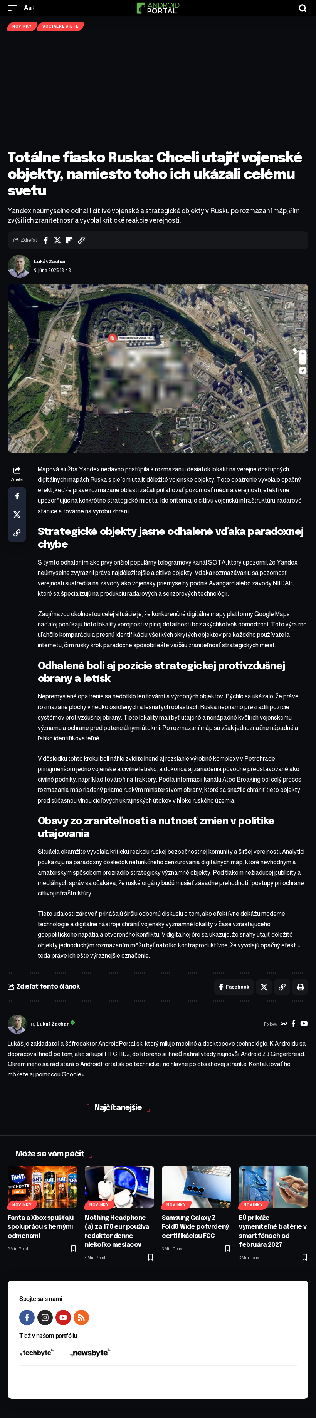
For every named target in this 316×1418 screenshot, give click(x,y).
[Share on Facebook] (45, 240)
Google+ (73, 1074)
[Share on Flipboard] (69, 240)
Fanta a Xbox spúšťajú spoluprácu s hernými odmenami (40, 1227)
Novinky (22, 26)
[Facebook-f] (27, 1317)
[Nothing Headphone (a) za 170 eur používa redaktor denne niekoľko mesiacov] (119, 1187)
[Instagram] (45, 1317)
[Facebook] (293, 1024)
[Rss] (81, 1317)
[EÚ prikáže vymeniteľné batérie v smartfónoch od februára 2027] (273, 1187)
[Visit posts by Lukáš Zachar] (19, 266)
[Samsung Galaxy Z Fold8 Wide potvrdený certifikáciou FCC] (196, 1187)
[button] (14, 8)
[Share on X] (57, 240)
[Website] (284, 1024)
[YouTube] (303, 1024)
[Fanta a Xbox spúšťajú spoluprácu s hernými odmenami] (42, 1187)
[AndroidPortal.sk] (158, 8)
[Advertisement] (158, 91)
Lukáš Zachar (50, 261)
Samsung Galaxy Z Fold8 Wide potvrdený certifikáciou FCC (195, 1227)
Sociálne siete (60, 26)
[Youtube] (63, 1317)
